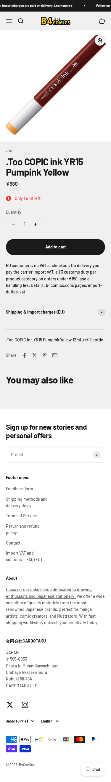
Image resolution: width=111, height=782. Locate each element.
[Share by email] (55, 355)
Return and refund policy (23, 529)
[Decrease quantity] (13, 224)
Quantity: (14, 212)
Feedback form (19, 488)
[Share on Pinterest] (45, 355)
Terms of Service (21, 515)
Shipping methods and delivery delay (27, 502)
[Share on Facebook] (25, 355)
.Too (10, 150)
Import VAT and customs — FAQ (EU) (24, 556)
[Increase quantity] (35, 224)
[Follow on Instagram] (25, 705)
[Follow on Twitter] (10, 705)
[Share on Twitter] (35, 355)
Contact (13, 542)
